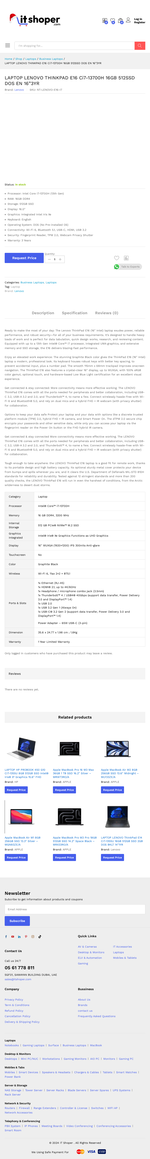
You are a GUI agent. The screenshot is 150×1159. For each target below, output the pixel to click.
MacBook (96, 1045)
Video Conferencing (79, 1126)
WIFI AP (112, 1108)
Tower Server (34, 1090)
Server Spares (99, 1090)
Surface (53, 1045)
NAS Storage (13, 1090)
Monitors (109, 1058)
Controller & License (73, 1108)
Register (139, 22)
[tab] (43, 314)
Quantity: (50, 254)
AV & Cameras (87, 946)
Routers (10, 1108)
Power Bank (13, 1076)
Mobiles (10, 1072)
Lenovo (19, 89)
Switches (97, 1108)
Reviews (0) (106, 313)
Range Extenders (45, 1108)
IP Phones (31, 1126)
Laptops (51, 282)
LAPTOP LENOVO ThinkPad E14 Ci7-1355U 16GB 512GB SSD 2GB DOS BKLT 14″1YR (122, 841)
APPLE (67, 781)
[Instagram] (32, 936)
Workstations (51, 1058)
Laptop (15, 286)
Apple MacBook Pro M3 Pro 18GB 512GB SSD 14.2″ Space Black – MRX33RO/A (75, 841)
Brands (82, 1005)
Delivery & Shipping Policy (22, 1021)
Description (43, 313)
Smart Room (13, 1130)
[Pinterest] (26, 937)
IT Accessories (122, 946)
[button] (126, 258)
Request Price (24, 258)
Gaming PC (126, 1058)
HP (16, 781)
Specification (74, 313)
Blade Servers (77, 1090)
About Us (84, 999)
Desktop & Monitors (91, 952)
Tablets (107, 1072)
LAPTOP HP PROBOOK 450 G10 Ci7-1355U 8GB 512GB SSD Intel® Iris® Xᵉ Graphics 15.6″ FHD (26, 773)
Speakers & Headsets (56, 1072)
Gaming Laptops (33, 1045)
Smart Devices (28, 1072)
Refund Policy (14, 1010)
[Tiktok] (39, 936)
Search (140, 46)
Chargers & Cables (86, 1072)
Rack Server (13, 1094)
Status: (9, 184)
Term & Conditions (17, 1005)
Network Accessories (18, 1112)
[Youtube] (12, 937)
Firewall (24, 1108)
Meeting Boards (52, 1126)
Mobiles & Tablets (125, 957)
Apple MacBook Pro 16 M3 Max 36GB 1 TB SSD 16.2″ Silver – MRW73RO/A (73, 773)
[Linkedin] (19, 937)
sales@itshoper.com (18, 979)
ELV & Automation (90, 957)
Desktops (11, 1058)
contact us (85, 1010)
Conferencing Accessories (113, 1126)
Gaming (83, 963)
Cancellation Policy (17, 1016)
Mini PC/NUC (29, 1058)
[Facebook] (6, 937)
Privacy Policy (14, 999)
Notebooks (12, 1045)
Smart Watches (126, 1072)
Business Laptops (32, 282)
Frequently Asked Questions (96, 1016)
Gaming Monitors (75, 1058)
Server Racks (55, 1090)
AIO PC (94, 1058)
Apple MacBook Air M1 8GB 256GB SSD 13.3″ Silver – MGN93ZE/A (22, 841)
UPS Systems (121, 1090)
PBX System (13, 1126)
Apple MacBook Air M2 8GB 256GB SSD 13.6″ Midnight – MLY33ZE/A (120, 773)
